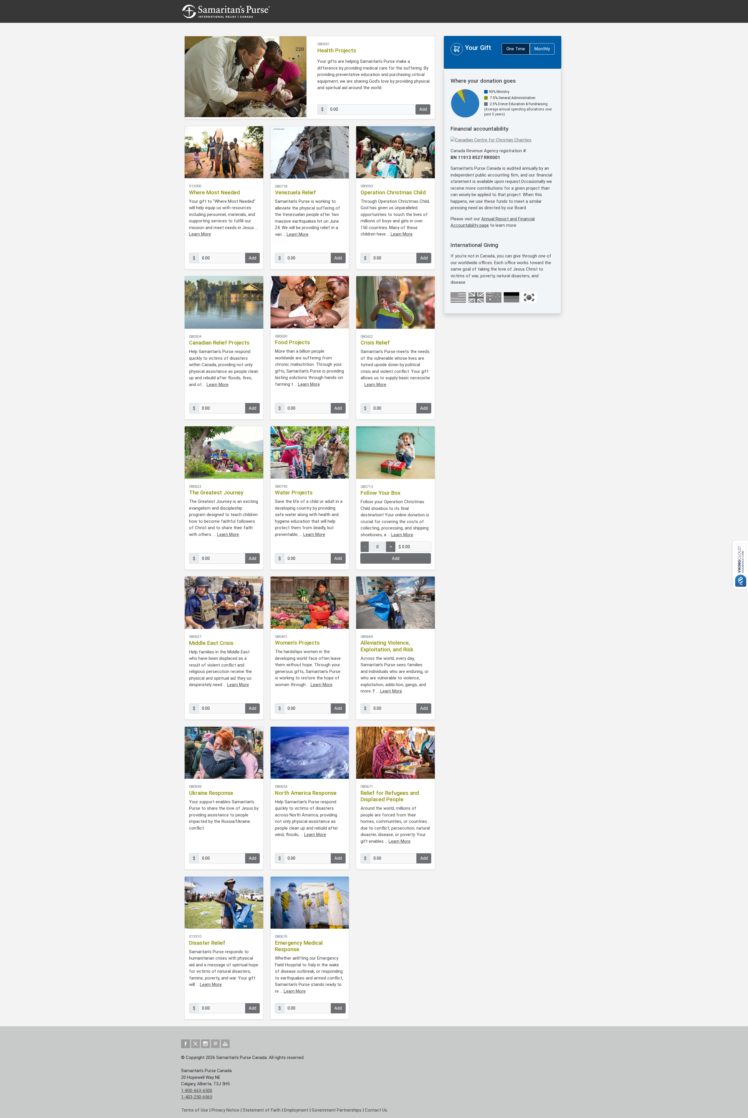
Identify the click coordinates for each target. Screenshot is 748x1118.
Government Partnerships (336, 1110)
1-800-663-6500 (196, 1090)
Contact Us (376, 1110)
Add (423, 109)
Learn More (200, 234)
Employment (296, 1110)
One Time (515, 48)
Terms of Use (194, 1110)
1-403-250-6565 (196, 1097)
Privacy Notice (225, 1110)
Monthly (542, 48)
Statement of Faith (261, 1110)
